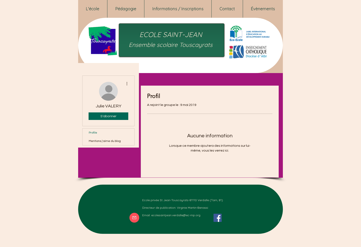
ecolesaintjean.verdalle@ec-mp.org (175, 215)
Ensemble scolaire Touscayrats (170, 44)
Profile (93, 132)
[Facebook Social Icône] (218, 218)
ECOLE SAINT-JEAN (170, 34)
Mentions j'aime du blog (105, 141)
